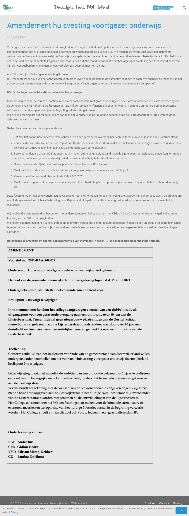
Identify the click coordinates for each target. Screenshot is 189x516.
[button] (184, 7)
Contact (164, 503)
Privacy (177, 503)
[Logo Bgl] (8, 7)
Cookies (150, 503)
